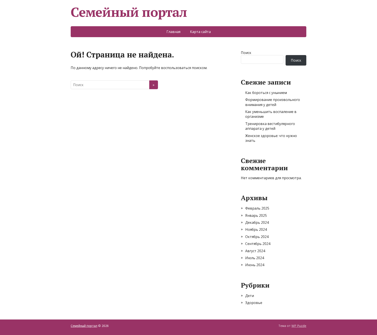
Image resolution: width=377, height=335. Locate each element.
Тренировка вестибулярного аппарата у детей (270, 126)
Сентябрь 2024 (257, 243)
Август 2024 (255, 250)
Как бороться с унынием (266, 92)
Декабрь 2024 (257, 222)
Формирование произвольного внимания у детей (272, 102)
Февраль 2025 (257, 208)
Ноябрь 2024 (256, 229)
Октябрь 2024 (257, 236)
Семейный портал (129, 12)
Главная (173, 31)
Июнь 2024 (254, 264)
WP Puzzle (298, 326)
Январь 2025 (256, 215)
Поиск (246, 52)
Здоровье (253, 302)
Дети (249, 295)
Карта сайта (200, 31)
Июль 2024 (254, 257)
